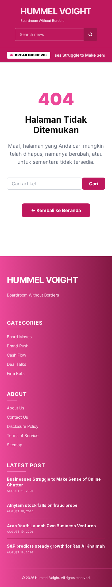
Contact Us (17, 417)
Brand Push (17, 345)
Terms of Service (22, 435)
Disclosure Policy (22, 426)
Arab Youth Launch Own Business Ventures (51, 525)
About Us (15, 407)
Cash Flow (16, 355)
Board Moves (19, 336)
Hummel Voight (55, 11)
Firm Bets (15, 373)
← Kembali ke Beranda (56, 210)
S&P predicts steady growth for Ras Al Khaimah (56, 546)
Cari (93, 183)
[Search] (90, 34)
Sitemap (14, 444)
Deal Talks (16, 364)
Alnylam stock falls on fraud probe (42, 505)
